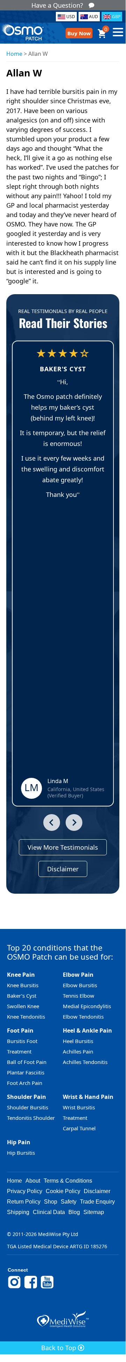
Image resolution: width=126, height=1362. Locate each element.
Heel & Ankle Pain (87, 1030)
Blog (74, 1212)
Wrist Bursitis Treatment (79, 1112)
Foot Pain (20, 1030)
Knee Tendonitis (26, 1016)
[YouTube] (47, 1287)
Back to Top (59, 1348)
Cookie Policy (63, 1191)
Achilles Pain (78, 1051)
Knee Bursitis (22, 985)
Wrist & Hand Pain (88, 1097)
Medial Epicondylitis (87, 1006)
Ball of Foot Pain (26, 1061)
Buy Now (79, 33)
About (32, 1181)
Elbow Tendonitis (83, 1016)
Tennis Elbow (78, 995)
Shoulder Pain (26, 1097)
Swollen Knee (23, 1006)
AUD (93, 17)
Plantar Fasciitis (25, 1072)
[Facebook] (30, 1287)
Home (14, 54)
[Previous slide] (51, 822)
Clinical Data (49, 1212)
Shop (50, 1202)
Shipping (18, 1212)
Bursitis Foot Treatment (22, 1046)
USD (70, 17)
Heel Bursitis (78, 1040)
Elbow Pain (78, 974)
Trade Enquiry (97, 1202)
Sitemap (93, 1212)
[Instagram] (14, 1287)
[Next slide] (74, 822)
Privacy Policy (24, 1191)
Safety (68, 1202)
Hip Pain (18, 1142)
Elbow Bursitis (80, 985)
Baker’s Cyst (21, 995)
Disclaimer (63, 869)
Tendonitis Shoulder (31, 1117)
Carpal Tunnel (79, 1128)
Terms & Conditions (68, 1181)
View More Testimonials (63, 847)
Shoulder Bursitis (27, 1107)
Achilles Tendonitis (85, 1061)
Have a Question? (57, 5)
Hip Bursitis (21, 1152)
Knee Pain (21, 974)
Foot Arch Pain (24, 1082)
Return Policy (23, 1202)
